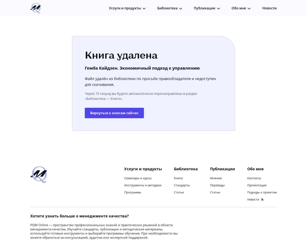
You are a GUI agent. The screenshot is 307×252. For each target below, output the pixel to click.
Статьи (179, 192)
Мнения (216, 178)
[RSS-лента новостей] (262, 199)
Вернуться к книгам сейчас (114, 113)
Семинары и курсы (138, 178)
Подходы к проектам (262, 192)
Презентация (256, 185)
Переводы (217, 185)
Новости (269, 8)
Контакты (254, 178)
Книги (178, 178)
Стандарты (182, 185)
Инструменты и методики (142, 185)
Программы (132, 192)
